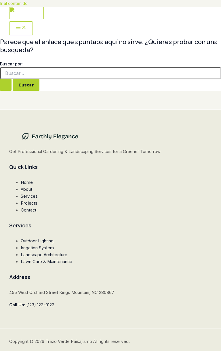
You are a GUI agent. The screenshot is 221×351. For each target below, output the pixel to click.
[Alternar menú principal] (21, 28)
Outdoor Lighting (37, 241)
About (26, 189)
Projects (29, 203)
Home (27, 182)
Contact (28, 210)
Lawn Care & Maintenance (46, 261)
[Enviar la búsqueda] (6, 85)
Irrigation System (37, 247)
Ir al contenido (14, 3)
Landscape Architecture (44, 254)
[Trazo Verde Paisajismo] (26, 14)
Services (29, 196)
